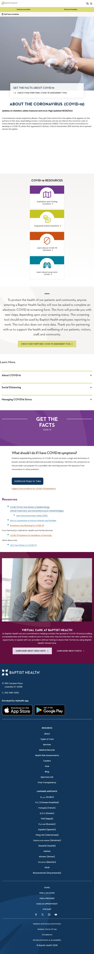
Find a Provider (70, 9)
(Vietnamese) (47, 835)
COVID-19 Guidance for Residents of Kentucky (31, 535)
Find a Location (23, 9)
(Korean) (47, 813)
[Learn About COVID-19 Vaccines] (47, 244)
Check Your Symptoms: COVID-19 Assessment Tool (42, 93)
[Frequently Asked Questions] (47, 222)
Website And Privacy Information (47, 924)
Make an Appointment (47, 904)
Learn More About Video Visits (31, 651)
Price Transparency (47, 782)
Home (47, 888)
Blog (47, 771)
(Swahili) (47, 846)
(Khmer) (47, 856)
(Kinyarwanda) (47, 873)
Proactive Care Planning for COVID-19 (27, 525)
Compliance (47, 934)
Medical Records (47, 750)
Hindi (47, 867)
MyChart (47, 909)
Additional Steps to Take (27, 481)
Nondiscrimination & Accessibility (47, 940)
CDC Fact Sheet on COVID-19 (23, 545)
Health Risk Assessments (47, 755)
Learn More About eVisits (69, 651)
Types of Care (47, 739)
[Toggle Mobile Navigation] (91, 3)
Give (47, 766)
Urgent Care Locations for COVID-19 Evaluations (34, 488)
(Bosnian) (47, 862)
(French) (47, 808)
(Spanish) (47, 829)
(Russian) (47, 824)
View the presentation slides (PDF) (32, 515)
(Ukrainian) (47, 840)
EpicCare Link (47, 777)
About (47, 733)
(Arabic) (47, 797)
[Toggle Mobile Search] (87, 3)
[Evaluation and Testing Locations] (47, 198)
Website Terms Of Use (47, 929)
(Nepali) (47, 818)
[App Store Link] (17, 710)
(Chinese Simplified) (47, 802)
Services (47, 744)
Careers (47, 761)
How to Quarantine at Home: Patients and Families (33, 520)
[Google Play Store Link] (49, 710)
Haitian (47, 851)
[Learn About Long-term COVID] (47, 268)
